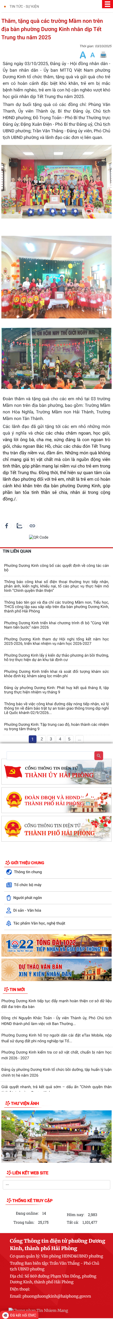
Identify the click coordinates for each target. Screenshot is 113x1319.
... (79, 739)
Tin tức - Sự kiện (24, 7)
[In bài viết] (103, 55)
